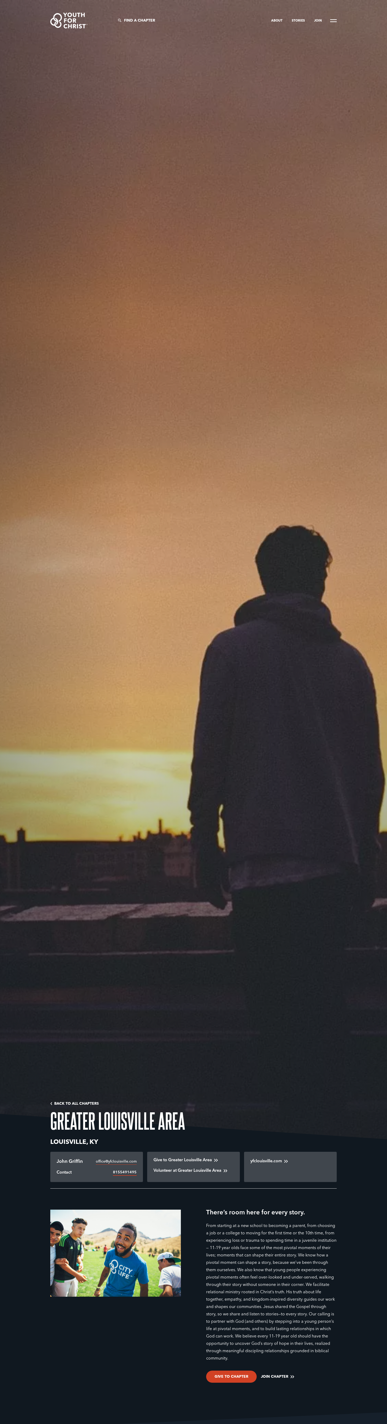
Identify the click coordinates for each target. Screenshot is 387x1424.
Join (318, 20)
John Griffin (70, 1161)
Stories (299, 20)
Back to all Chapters (76, 1103)
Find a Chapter (139, 20)
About (277, 20)
